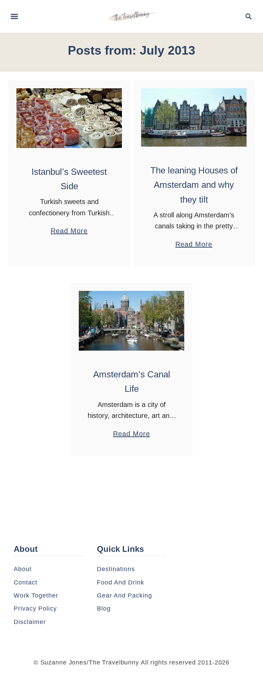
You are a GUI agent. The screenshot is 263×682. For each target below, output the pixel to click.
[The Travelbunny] (131, 16)
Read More (69, 232)
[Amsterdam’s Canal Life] (132, 321)
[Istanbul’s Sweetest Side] (69, 118)
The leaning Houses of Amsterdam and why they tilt (194, 185)
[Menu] (14, 16)
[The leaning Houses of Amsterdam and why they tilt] (194, 117)
